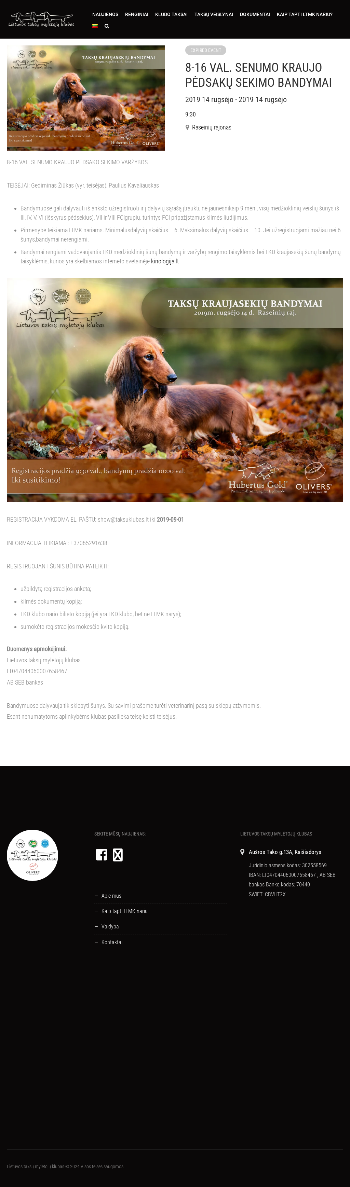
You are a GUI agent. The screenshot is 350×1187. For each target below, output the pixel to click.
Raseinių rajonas (211, 127)
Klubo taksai (171, 14)
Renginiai (136, 14)
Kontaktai (112, 942)
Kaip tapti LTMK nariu (125, 911)
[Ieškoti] (106, 26)
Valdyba (110, 926)
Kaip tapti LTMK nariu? (305, 14)
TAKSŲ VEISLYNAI (213, 14)
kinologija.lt (165, 261)
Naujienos (105, 14)
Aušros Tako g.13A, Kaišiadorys (285, 851)
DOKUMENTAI (255, 14)
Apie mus (111, 896)
